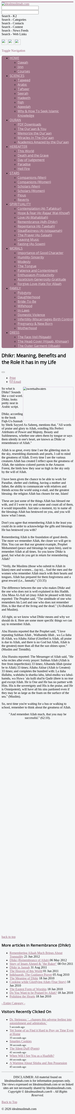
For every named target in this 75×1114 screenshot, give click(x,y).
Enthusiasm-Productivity (36, 275)
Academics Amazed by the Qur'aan (43, 142)
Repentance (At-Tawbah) (36, 226)
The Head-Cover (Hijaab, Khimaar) (43, 341)
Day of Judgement (31, 160)
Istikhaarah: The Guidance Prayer (31, 974)
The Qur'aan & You (32, 129)
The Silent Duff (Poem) (24, 1048)
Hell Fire (24, 168)
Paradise (24, 164)
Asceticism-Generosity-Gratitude (42, 279)
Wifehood (25, 306)
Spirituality (20, 204)
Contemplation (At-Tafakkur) (39, 208)
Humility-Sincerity (31, 257)
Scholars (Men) (29, 186)
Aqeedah (24, 106)
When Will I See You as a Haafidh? (32, 1055)
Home (14, 58)
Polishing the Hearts (22, 996)
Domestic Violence (31, 315)
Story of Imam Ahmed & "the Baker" (33, 963)
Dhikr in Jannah (20, 967)
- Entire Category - (13, 1003)
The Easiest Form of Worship (28, 989)
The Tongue (27, 266)
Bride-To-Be (27, 301)
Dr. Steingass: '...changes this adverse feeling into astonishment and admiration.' (41, 1021)
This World (26, 151)
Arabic (22, 84)
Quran (15, 120)
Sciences (17, 75)
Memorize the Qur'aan (35, 133)
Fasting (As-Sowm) (31, 244)
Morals (16, 248)
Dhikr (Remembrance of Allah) (30, 960)
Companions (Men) (32, 177)
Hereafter (18, 146)
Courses (24, 71)
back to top (9, 936)
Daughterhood (29, 297)
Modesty (24, 261)
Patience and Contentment (38, 270)
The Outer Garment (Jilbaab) (39, 346)
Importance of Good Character (40, 253)
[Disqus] (37, 780)
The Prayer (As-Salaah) (35, 235)
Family (15, 288)
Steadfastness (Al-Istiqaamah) (40, 230)
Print (13, 378)
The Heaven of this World (26, 971)
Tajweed (24, 80)
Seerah (23, 93)
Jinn (20, 67)
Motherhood (27, 328)
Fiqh (21, 102)
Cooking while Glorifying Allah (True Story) (38, 982)
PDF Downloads (29, 124)
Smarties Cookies (21, 1041)
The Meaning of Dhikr (24, 978)
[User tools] (3, 372)
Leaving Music (28, 239)
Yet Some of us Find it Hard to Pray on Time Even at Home (41, 1032)
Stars (14, 173)
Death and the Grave (33, 155)
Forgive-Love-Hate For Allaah (39, 284)
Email (17, 381)
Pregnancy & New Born (35, 323)
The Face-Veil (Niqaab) (34, 337)
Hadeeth (24, 98)
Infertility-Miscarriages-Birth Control (45, 319)
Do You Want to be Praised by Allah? (33, 992)
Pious (22, 195)
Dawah (23, 62)
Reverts (23, 199)
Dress (14, 332)
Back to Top (9, 1102)
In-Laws (23, 310)
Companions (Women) (34, 182)
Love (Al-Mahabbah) (33, 217)
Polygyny (24, 292)
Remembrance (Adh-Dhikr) (37, 222)
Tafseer (23, 89)
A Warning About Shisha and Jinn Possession (38, 1063)
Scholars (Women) (31, 191)
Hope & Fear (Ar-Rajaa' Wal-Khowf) (44, 213)
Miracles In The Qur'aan (36, 137)
